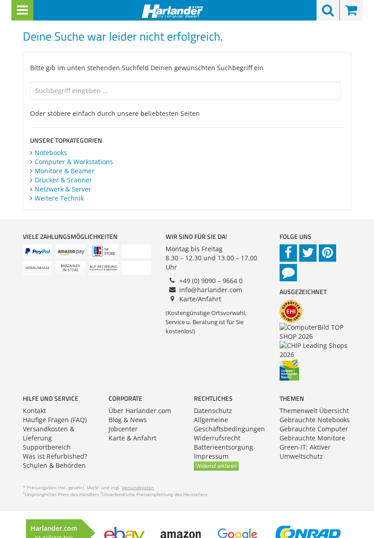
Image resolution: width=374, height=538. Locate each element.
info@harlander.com (210, 289)
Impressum (211, 456)
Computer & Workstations (74, 161)
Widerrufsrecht (217, 438)
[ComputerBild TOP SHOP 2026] (317, 331)
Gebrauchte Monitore (312, 438)
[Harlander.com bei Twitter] (308, 253)
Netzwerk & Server (63, 189)
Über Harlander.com (140, 410)
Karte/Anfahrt (200, 299)
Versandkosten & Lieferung (48, 433)
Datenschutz (213, 410)
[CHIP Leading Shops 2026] (317, 349)
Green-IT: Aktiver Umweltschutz (305, 451)
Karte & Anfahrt (132, 438)
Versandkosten (138, 487)
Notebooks (51, 152)
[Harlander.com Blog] (288, 272)
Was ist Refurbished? (55, 456)
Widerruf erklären (216, 465)
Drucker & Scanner (63, 180)
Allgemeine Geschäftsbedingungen (229, 424)
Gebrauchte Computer (314, 428)
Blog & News (128, 419)
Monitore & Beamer (64, 170)
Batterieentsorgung (223, 447)
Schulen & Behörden (54, 465)
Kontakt (34, 410)
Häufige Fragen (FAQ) (55, 419)
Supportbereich (47, 447)
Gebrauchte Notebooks (315, 419)
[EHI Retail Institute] (292, 310)
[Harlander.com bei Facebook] (288, 253)
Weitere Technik (59, 198)
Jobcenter (123, 428)
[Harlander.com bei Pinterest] (327, 253)
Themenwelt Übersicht (314, 410)
